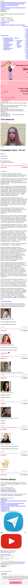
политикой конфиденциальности (15, 579)
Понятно (15, 582)
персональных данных (19, 562)
